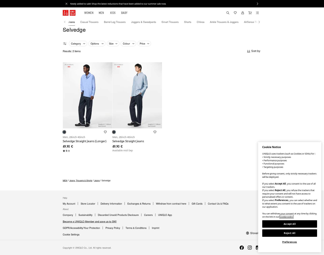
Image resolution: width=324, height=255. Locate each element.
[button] (257, 22)
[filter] (65, 43)
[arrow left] (66, 22)
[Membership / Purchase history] (242, 13)
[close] (66, 3)
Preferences (289, 242)
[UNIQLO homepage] (69, 13)
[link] (165, 3)
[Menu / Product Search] (257, 13)
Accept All (290, 223)
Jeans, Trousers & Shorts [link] (80, 180)
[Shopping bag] (250, 13)
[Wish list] (235, 13)
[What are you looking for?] (228, 13)
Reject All (289, 233)
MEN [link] (65, 180)
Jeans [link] (97, 180)
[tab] (89, 13)
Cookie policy (286, 216)
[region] (289, 197)
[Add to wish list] (105, 132)
